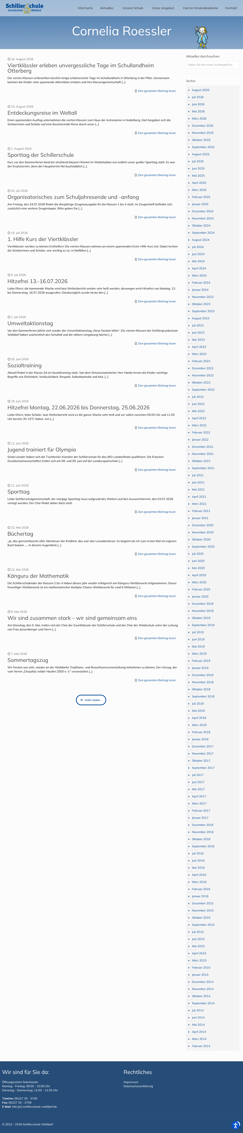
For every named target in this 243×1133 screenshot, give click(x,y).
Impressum (131, 1082)
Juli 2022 (198, 396)
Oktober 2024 (201, 225)
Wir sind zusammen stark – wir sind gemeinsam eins (72, 617)
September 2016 (203, 846)
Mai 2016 (198, 867)
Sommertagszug (27, 660)
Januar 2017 (200, 817)
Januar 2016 (200, 896)
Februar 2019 (201, 660)
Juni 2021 (198, 482)
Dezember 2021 (202, 446)
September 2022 (203, 389)
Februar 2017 (201, 810)
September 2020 (203, 546)
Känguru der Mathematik (38, 575)
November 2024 (203, 218)
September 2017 (203, 767)
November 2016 (203, 832)
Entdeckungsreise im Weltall (42, 112)
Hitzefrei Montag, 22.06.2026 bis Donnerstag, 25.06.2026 (78, 407)
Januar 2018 (200, 739)
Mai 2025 (198, 175)
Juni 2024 (198, 254)
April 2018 (199, 718)
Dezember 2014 (202, 982)
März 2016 (199, 882)
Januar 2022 (200, 439)
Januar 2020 (200, 596)
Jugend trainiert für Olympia (41, 449)
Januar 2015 (200, 974)
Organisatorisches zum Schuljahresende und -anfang (73, 197)
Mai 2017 (198, 789)
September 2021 (203, 468)
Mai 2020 (198, 568)
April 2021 (199, 496)
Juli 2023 (198, 325)
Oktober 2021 (201, 461)
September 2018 (203, 696)
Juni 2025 (198, 168)
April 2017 (199, 796)
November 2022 (203, 375)
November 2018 (203, 682)
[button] (235, 1125)
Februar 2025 (201, 197)
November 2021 (203, 454)
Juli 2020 (198, 553)
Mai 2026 (198, 111)
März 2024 (199, 275)
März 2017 (199, 803)
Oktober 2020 (201, 539)
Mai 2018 (198, 710)
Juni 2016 (198, 860)
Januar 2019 (200, 668)
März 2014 (199, 1039)
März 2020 (199, 582)
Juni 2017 (198, 782)
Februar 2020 (201, 589)
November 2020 (203, 532)
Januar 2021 (200, 518)
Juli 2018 (198, 703)
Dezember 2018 (202, 675)
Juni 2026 (198, 104)
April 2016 (199, 875)
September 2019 (203, 625)
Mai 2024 (198, 261)
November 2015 (203, 910)
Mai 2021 (198, 489)
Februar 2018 (201, 732)
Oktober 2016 (201, 839)
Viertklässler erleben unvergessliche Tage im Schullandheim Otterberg (80, 68)
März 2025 (199, 190)
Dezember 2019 (202, 603)
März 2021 (199, 503)
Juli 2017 (198, 775)
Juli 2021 (198, 475)
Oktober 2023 (201, 304)
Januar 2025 (200, 204)
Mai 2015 (198, 946)
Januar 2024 (200, 289)
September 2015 (203, 924)
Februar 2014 (201, 1046)
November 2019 (203, 611)
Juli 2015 (198, 932)
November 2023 (203, 297)
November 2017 (203, 753)
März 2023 (199, 354)
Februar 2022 (201, 432)
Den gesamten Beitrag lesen (157, 91)
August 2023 (200, 318)
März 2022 (199, 425)
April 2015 (199, 953)
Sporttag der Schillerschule (40, 154)
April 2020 (199, 575)
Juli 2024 (198, 247)
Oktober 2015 (201, 917)
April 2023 (199, 347)
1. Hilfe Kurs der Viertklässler (42, 239)
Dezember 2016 (202, 825)
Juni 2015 (198, 939)
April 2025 (199, 182)
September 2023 (203, 311)
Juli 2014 (198, 1010)
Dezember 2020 (202, 525)
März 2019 (199, 653)
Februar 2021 (201, 511)
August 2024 (200, 240)
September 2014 (203, 1003)
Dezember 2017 (202, 746)
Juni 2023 (198, 332)
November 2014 (203, 989)
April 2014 (199, 1031)
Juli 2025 (198, 161)
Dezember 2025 (202, 125)
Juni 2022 (198, 404)
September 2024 (203, 232)
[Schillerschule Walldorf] (24, 8)
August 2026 (200, 90)
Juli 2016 (198, 853)
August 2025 (200, 154)
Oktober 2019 (201, 618)
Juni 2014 (198, 1017)
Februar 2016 (201, 889)
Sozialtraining (24, 365)
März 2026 (199, 118)
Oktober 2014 (201, 996)
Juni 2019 (198, 639)
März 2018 (199, 725)
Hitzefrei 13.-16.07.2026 (37, 281)
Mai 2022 (198, 411)
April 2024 (199, 268)
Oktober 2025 (201, 140)
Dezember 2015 (202, 903)
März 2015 (199, 960)
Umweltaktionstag (30, 323)
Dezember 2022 (202, 368)
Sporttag (18, 491)
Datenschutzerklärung (138, 1086)
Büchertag (20, 533)
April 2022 (199, 418)
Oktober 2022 (201, 382)
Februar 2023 (201, 361)
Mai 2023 (198, 339)
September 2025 (203, 147)
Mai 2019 (198, 646)
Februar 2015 (201, 967)
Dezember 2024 (202, 211)
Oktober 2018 (201, 689)
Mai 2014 (198, 1024)
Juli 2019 (198, 632)
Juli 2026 (198, 97)
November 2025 (203, 132)
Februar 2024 (201, 282)
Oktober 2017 (201, 760)
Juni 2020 (198, 561)
